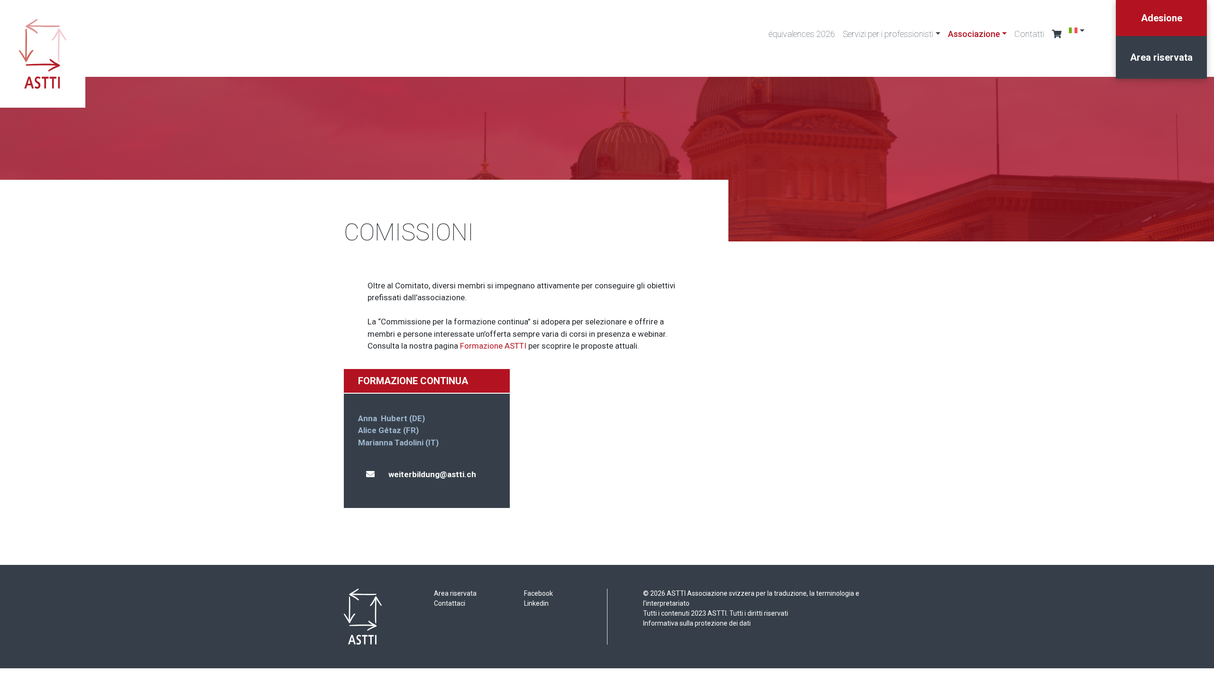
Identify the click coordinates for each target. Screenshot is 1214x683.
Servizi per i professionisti (888, 34)
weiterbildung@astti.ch (432, 474)
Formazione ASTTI (493, 346)
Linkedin (536, 603)
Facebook (538, 593)
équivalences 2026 (802, 34)
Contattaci (449, 603)
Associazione (974, 34)
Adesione (1161, 18)
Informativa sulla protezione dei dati (697, 623)
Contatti (1029, 34)
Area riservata (1161, 57)
